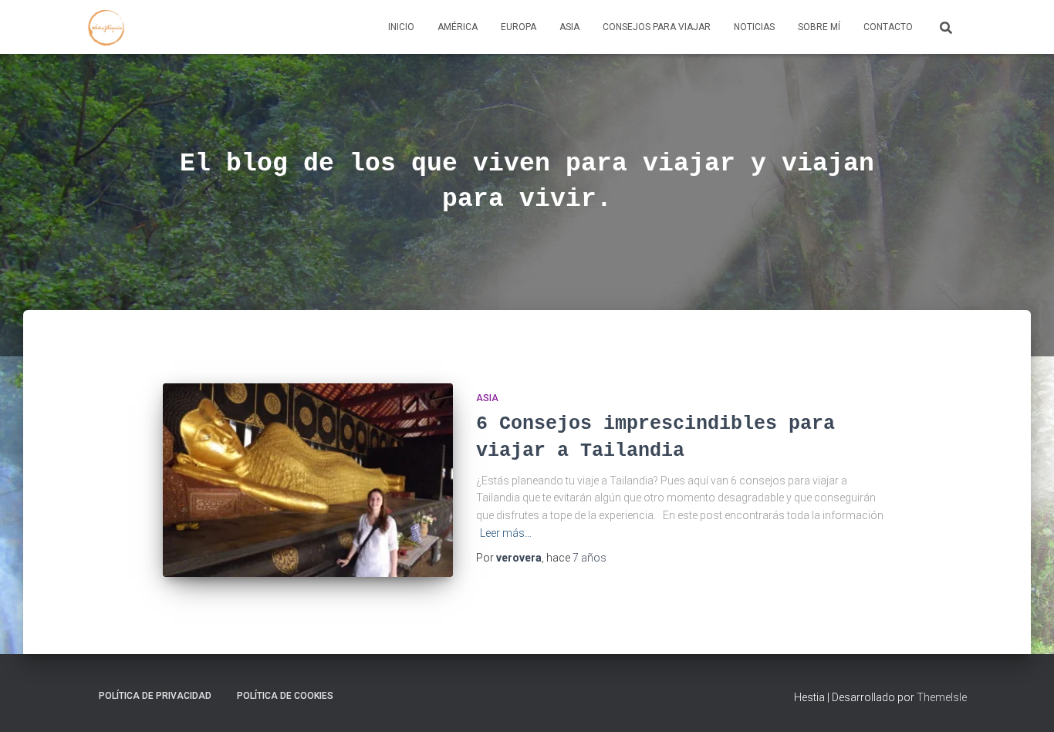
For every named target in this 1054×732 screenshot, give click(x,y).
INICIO (401, 27)
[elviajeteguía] (106, 27)
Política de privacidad (155, 695)
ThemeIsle (942, 697)
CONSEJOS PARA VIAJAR (657, 27)
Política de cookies (285, 695)
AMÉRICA (457, 27)
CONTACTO (888, 27)
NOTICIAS (754, 27)
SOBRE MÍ (819, 27)
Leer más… (506, 533)
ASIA (569, 27)
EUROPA (518, 27)
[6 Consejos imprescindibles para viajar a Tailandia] (308, 480)
